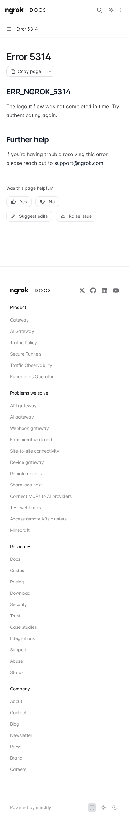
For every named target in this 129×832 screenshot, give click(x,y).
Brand (16, 758)
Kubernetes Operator (32, 376)
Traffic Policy (23, 342)
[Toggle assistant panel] (111, 10)
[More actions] (121, 10)
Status (16, 672)
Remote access (26, 473)
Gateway (19, 320)
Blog (14, 724)
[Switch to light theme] (103, 807)
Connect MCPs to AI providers (32, 496)
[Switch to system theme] (92, 807)
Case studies (23, 627)
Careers (18, 769)
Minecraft (20, 530)
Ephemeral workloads (32, 439)
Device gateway (27, 462)
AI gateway (22, 416)
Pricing (17, 581)
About (16, 701)
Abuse (16, 661)
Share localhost (26, 484)
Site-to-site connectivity (32, 450)
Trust (15, 615)
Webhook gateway (29, 428)
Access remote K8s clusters (32, 518)
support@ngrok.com (78, 163)
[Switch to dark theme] (114, 807)
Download (20, 593)
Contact (18, 712)
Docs (15, 559)
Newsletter (21, 735)
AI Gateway (22, 331)
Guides (17, 570)
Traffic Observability (31, 365)
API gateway (23, 405)
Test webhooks (25, 507)
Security (18, 604)
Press (15, 746)
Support (18, 649)
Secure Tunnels (25, 354)
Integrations (22, 638)
